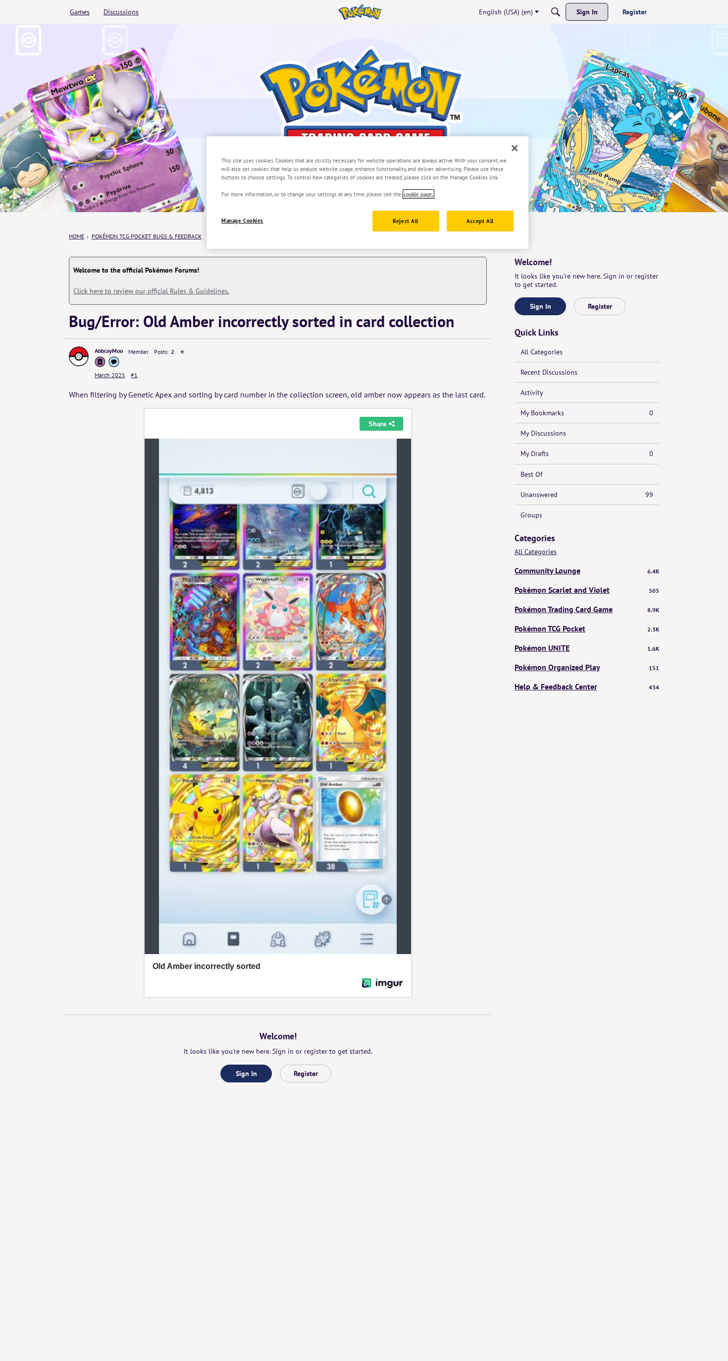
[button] (79, 356)
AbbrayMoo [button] (109, 350)
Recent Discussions (548, 372)
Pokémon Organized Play (587, 667)
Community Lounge (587, 570)
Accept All (480, 221)
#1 (134, 375)
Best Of (531, 474)
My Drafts (586, 453)
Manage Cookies (242, 220)
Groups (531, 514)
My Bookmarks (586, 412)
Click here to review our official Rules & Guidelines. (151, 290)
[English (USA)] (359, 12)
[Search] (556, 12)
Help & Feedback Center (587, 686)
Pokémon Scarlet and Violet (587, 590)
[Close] (514, 148)
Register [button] (306, 1073)
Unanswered (586, 494)
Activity (531, 392)
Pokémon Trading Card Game (587, 609)
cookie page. (418, 194)
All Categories (541, 351)
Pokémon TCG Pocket (587, 628)
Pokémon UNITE (587, 648)
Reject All (405, 221)
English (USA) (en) (506, 11)
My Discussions (543, 433)
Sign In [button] (246, 1073)
